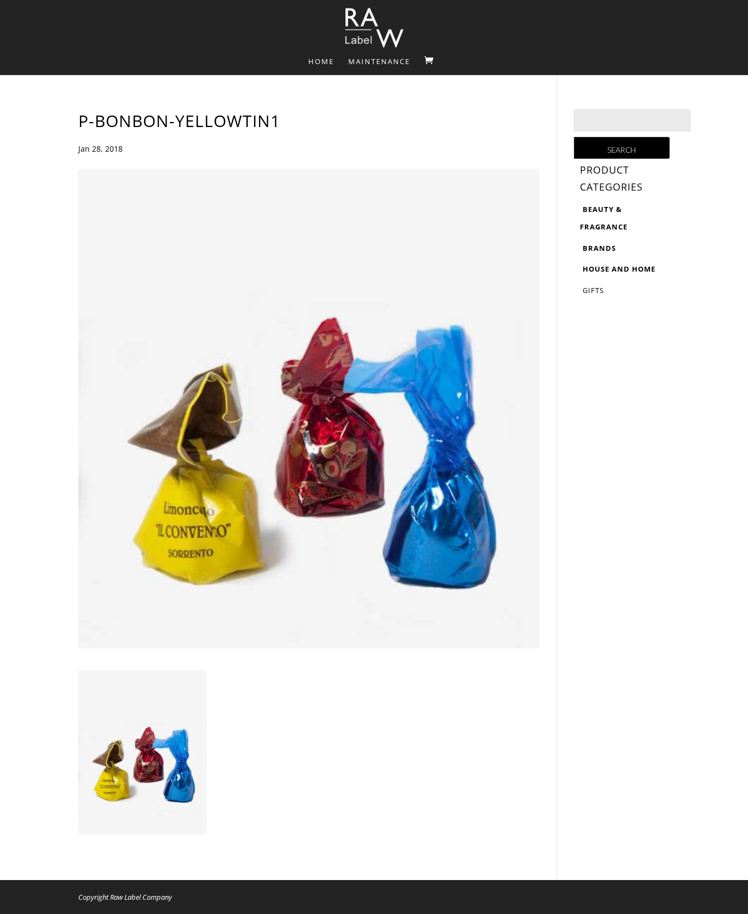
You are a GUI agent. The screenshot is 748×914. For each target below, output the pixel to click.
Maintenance (379, 62)
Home (321, 62)
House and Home (619, 269)
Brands (599, 248)
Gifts (593, 290)
